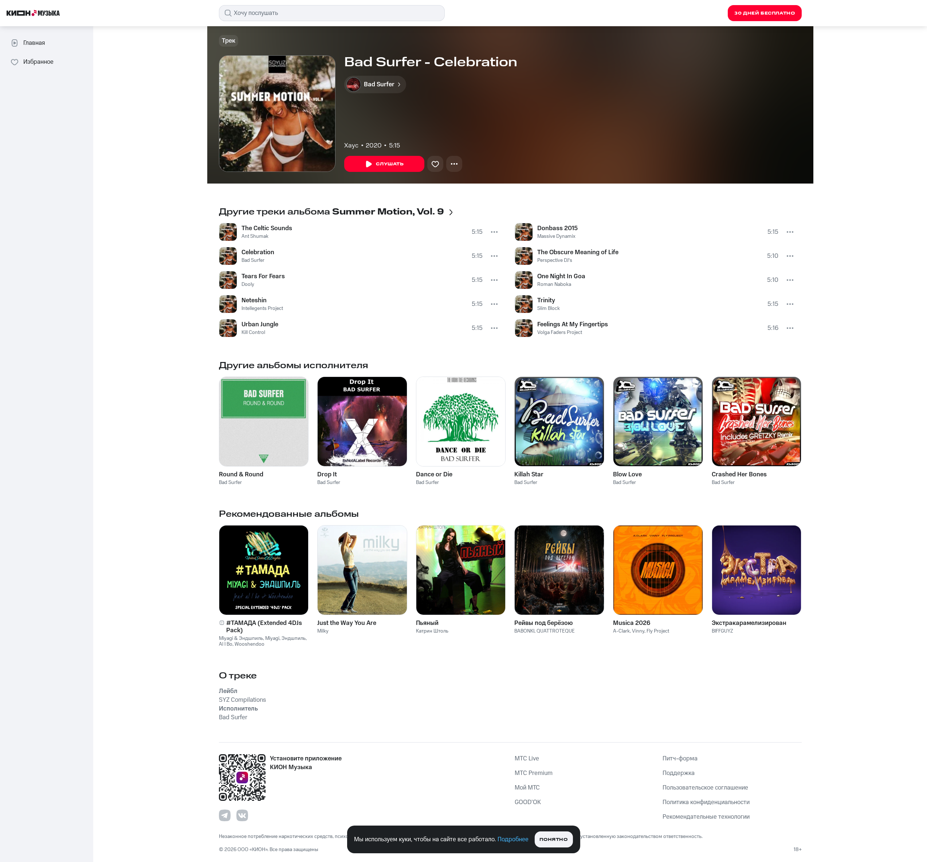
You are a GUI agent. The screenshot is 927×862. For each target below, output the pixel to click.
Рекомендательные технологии (706, 816)
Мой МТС (527, 787)
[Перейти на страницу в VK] (242, 815)
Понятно (553, 840)
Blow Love (627, 474)
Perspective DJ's (554, 260)
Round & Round (241, 474)
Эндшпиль (294, 638)
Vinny (638, 631)
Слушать (390, 164)
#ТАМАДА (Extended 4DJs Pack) (264, 626)
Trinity (546, 300)
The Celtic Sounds (266, 228)
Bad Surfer (252, 260)
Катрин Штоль (432, 631)
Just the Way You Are (346, 623)
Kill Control (253, 332)
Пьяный (427, 623)
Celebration (257, 252)
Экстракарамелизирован (749, 623)
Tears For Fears (263, 276)
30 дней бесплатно (764, 13)
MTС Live (527, 758)
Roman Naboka (554, 284)
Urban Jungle (259, 324)
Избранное (38, 62)
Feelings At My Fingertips (572, 324)
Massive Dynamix (556, 236)
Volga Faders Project (559, 332)
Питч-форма (680, 758)
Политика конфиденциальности (706, 802)
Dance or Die (434, 474)
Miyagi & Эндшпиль (241, 638)
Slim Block (548, 308)
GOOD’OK (528, 802)
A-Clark (621, 631)
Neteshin (254, 300)
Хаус (351, 145)
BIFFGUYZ (722, 631)
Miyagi (272, 638)
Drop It (327, 474)
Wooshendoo (249, 644)
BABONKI (524, 631)
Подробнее (513, 839)
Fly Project (658, 631)
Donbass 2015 (557, 228)
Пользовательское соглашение (705, 787)
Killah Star (528, 474)
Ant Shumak (254, 236)
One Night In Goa (561, 276)
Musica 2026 (631, 623)
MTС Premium (534, 773)
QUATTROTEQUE (556, 631)
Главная (34, 43)
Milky (323, 631)
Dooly (247, 284)
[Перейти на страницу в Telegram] (225, 815)
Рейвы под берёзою (543, 623)
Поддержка (679, 773)
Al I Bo (225, 644)
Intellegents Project (262, 308)
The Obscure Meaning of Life (577, 252)
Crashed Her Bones (739, 474)
